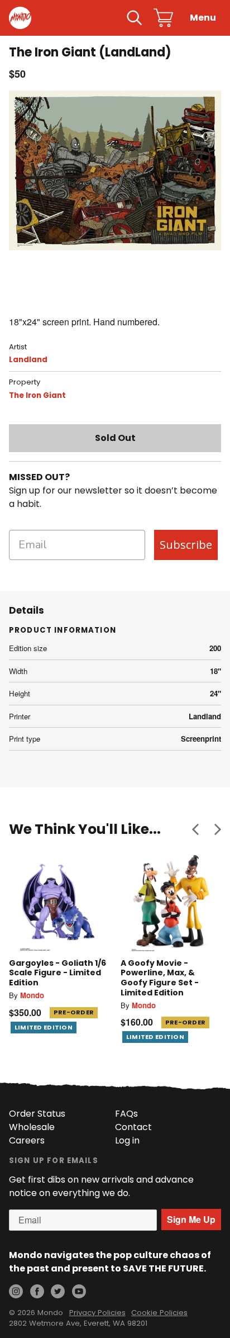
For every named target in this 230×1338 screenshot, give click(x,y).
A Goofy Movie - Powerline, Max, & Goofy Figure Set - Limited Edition (160, 977)
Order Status (37, 1113)
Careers (27, 1140)
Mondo (32, 995)
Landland (28, 359)
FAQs (126, 1113)
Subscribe (186, 544)
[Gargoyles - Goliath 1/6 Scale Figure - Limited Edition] (59, 901)
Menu (203, 17)
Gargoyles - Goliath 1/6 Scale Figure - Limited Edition (57, 972)
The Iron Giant (37, 395)
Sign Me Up (191, 1219)
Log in (127, 1140)
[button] (195, 829)
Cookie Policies (159, 1312)
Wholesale (32, 1127)
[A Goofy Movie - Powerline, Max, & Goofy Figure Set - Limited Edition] (171, 901)
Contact (133, 1127)
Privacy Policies (97, 1312)
